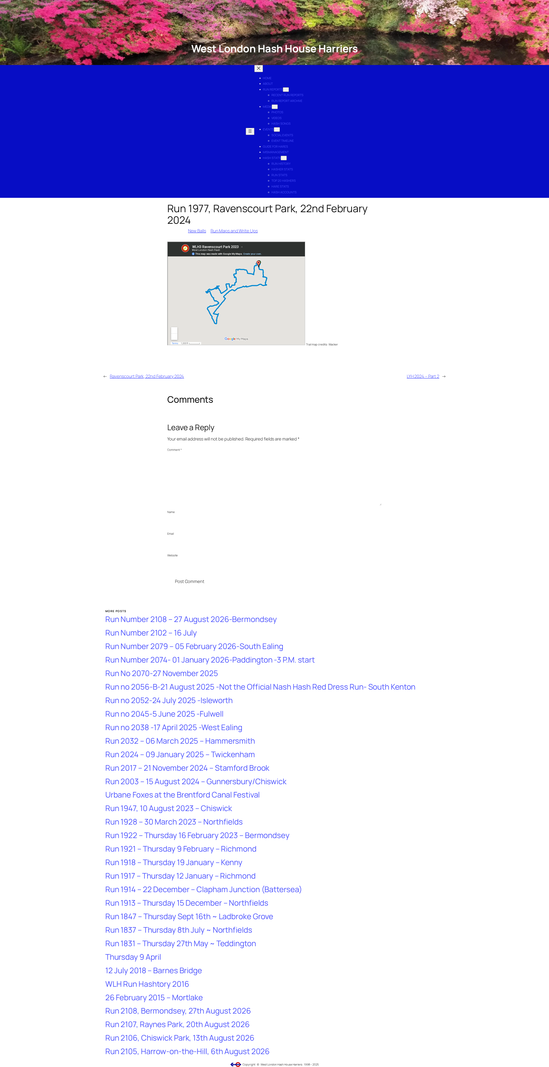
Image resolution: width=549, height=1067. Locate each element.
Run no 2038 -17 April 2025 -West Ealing (173, 727)
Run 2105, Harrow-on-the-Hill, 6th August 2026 (187, 1051)
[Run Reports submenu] (286, 89)
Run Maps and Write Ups (234, 231)
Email (170, 534)
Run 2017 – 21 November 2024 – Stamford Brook (187, 768)
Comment (174, 450)
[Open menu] (250, 131)
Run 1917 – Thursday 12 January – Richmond (180, 876)
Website (172, 555)
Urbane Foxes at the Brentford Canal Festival (182, 794)
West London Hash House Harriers (274, 48)
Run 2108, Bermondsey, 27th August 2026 (178, 1010)
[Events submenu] (277, 129)
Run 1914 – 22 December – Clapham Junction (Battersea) (203, 889)
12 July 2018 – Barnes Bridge (153, 970)
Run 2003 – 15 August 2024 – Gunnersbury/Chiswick (196, 781)
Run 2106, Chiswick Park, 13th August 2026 (179, 1038)
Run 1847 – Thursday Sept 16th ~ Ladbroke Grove (189, 916)
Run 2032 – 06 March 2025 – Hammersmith (180, 741)
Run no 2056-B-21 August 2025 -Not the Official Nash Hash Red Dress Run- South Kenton (260, 687)
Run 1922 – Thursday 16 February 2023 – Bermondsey (197, 835)
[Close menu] (258, 68)
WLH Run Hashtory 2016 (147, 984)
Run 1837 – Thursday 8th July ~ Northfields (178, 930)
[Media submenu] (275, 106)
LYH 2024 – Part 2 (423, 376)
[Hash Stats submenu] (284, 158)
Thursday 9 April (133, 957)
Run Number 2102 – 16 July (151, 632)
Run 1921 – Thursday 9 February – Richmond (180, 849)
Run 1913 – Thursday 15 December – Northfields (186, 903)
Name (171, 512)
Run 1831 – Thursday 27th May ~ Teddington (180, 943)
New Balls (197, 231)
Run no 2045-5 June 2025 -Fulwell (164, 714)
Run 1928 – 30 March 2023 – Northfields (174, 821)
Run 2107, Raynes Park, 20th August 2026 (177, 1024)
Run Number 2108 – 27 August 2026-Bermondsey (191, 619)
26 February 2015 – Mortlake (154, 997)
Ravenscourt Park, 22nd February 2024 (147, 376)
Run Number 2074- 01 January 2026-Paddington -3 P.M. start (210, 659)
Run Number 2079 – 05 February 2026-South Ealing (194, 646)
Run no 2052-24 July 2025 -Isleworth (169, 700)
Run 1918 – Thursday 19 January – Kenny (173, 862)
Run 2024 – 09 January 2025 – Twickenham (180, 754)
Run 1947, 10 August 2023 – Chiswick (168, 808)
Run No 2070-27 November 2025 (161, 673)
